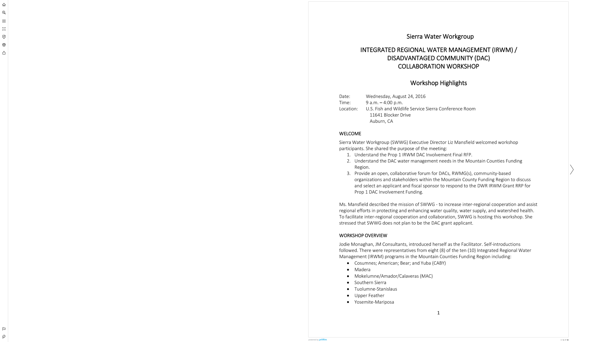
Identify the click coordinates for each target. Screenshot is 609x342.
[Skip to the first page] (561, 340)
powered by (313, 339)
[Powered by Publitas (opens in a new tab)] (4, 337)
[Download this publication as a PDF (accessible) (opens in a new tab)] (4, 37)
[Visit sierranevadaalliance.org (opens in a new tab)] (4, 5)
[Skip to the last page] (567, 340)
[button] (4, 12)
